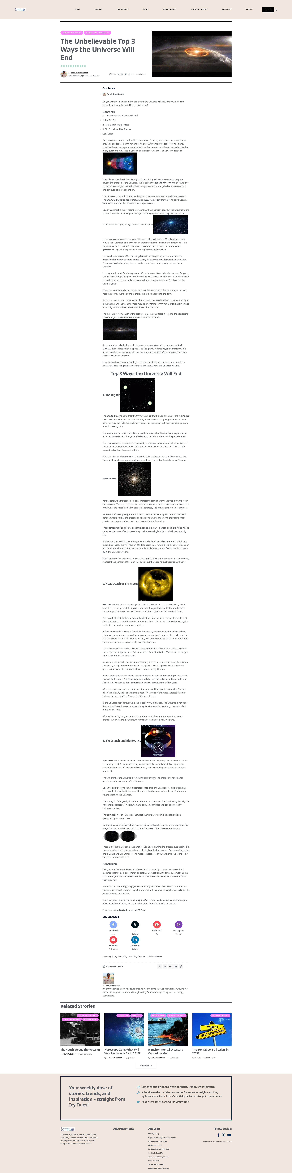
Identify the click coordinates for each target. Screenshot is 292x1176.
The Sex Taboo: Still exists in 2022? (210, 1051)
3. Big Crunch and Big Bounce (117, 129)
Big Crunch (108, 760)
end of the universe (153, 956)
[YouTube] (229, 1135)
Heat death (108, 604)
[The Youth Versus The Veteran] (80, 1029)
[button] (129, 74)
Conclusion (108, 133)
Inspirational (90, 1019)
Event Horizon (109, 478)
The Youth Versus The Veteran (80, 1049)
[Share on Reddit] (125, 74)
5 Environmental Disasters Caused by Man (165, 1051)
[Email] (175, 966)
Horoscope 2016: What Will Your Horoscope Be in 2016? (122, 1051)
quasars (118, 876)
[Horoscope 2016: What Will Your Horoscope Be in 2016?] (124, 1029)
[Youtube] (113, 943)
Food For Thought (72, 33)
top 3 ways (184, 415)
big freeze (139, 956)
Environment (158, 1016)
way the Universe (144, 900)
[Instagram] (178, 928)
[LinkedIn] (135, 943)
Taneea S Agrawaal (114, 1058)
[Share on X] (118, 74)
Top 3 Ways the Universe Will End (122, 115)
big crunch (129, 956)
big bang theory (116, 956)
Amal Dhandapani (79, 72)
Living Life (123, 1016)
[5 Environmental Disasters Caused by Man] (168, 1029)
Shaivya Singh (68, 1054)
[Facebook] (113, 928)
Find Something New (88, 1016)
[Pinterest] (157, 928)
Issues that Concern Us (97, 33)
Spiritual (136, 1016)
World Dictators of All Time (132, 910)
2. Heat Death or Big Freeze (116, 124)
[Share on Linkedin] (122, 74)
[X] (135, 928)
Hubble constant (111, 209)
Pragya (197, 1058)
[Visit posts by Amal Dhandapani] (108, 978)
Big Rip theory (113, 415)
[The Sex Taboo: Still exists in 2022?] (212, 1029)
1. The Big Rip (109, 120)
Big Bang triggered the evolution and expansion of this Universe (138, 199)
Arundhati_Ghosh (158, 1058)
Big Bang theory (163, 182)
